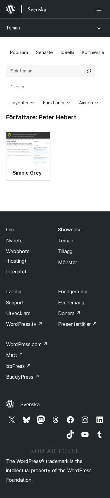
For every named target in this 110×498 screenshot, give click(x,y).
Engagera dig (72, 291)
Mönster (67, 262)
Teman (13, 27)
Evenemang (71, 302)
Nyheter (15, 240)
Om (10, 229)
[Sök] (89, 71)
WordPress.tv (24, 324)
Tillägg (65, 251)
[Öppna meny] (100, 9)
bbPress (18, 366)
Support (15, 302)
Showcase (70, 229)
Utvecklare (18, 313)
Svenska (30, 404)
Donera (69, 313)
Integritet (16, 271)
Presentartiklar (77, 324)
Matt (14, 355)
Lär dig (13, 291)
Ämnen (86, 102)
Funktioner (54, 102)
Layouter (20, 102)
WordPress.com (27, 344)
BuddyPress (22, 377)
